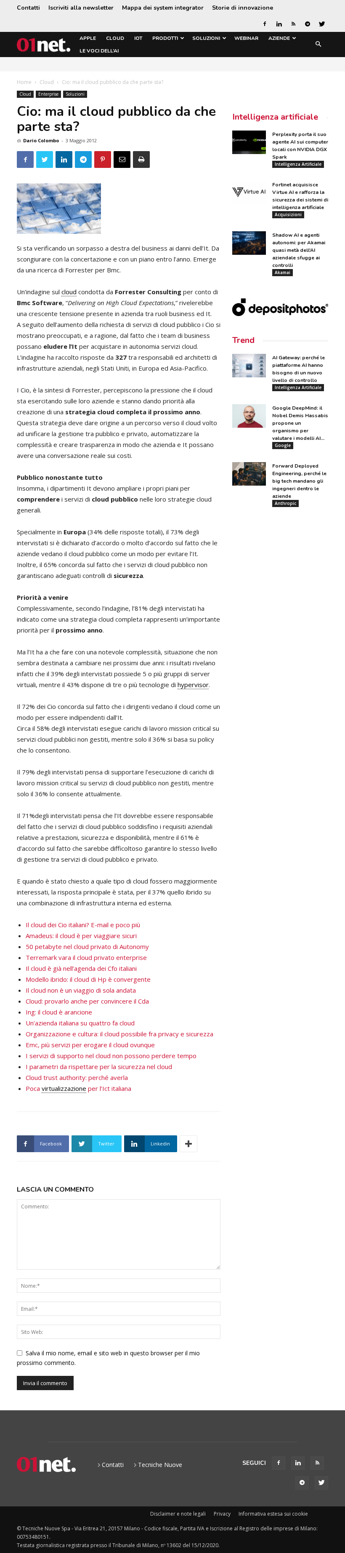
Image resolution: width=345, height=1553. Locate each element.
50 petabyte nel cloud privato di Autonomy (87, 946)
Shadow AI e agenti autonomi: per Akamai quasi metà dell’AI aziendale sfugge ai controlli (298, 250)
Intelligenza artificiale (275, 117)
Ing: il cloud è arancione (59, 1012)
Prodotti (165, 38)
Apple (88, 38)
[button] (318, 45)
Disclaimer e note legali (178, 1513)
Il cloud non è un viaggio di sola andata (81, 990)
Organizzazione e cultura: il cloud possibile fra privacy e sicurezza (119, 1034)
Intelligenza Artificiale (298, 164)
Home (24, 82)
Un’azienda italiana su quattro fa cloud (80, 1023)
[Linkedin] (279, 24)
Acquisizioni (288, 214)
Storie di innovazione (242, 8)
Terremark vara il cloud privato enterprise (86, 957)
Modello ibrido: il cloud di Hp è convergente (88, 979)
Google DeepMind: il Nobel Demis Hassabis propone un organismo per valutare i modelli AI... (300, 423)
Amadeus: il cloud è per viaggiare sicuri (81, 935)
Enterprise (48, 94)
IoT (138, 38)
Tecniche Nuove (160, 1465)
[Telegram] (307, 24)
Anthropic (285, 503)
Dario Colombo (41, 140)
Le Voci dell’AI (99, 50)
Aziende (279, 38)
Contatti (28, 8)
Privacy (222, 1513)
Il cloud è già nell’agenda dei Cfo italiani (81, 968)
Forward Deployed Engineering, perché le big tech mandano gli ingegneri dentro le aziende (299, 481)
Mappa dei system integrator (163, 8)
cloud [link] (69, 292)
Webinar (246, 38)
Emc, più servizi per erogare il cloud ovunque (90, 1045)
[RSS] (293, 24)
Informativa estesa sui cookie (273, 1513)
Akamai (282, 272)
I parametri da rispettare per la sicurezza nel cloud (99, 1066)
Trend (243, 340)
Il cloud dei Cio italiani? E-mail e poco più (83, 924)
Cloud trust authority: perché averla (77, 1077)
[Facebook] (264, 24)
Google (283, 445)
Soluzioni (206, 38)
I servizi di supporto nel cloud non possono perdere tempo (111, 1055)
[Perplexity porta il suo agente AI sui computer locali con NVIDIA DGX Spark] (249, 142)
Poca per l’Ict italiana (78, 1088)
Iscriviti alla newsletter (81, 8)
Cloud (115, 38)
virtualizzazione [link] (64, 1088)
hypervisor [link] (193, 684)
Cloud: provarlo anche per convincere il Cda (87, 1001)
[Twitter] (322, 24)
